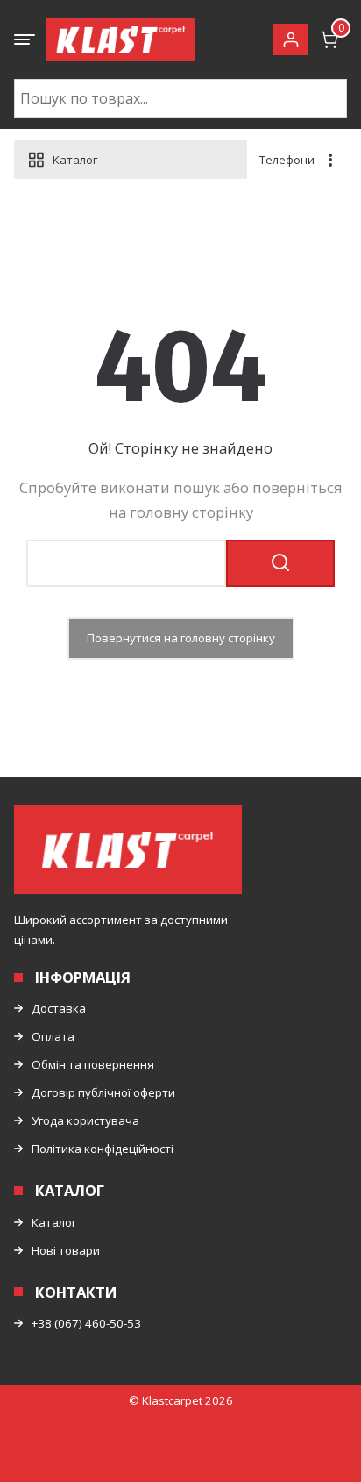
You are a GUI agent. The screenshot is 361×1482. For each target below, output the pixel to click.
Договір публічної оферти (103, 1092)
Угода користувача (85, 1120)
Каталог (54, 1222)
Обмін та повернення (93, 1064)
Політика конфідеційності (102, 1148)
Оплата (53, 1036)
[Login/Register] (290, 40)
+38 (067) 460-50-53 (86, 1323)
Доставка (59, 1008)
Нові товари (66, 1250)
